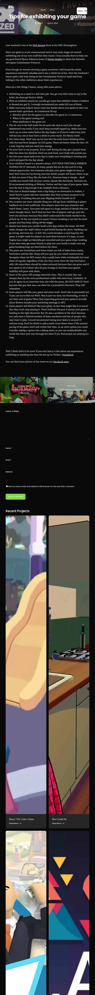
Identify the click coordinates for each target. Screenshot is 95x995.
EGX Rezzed (39, 45)
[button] (82, 10)
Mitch (40, 23)
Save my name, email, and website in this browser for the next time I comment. (41, 486)
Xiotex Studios (55, 59)
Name (9, 448)
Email (8, 460)
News (52, 10)
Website (9, 472)
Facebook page (61, 361)
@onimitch (67, 354)
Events (43, 10)
